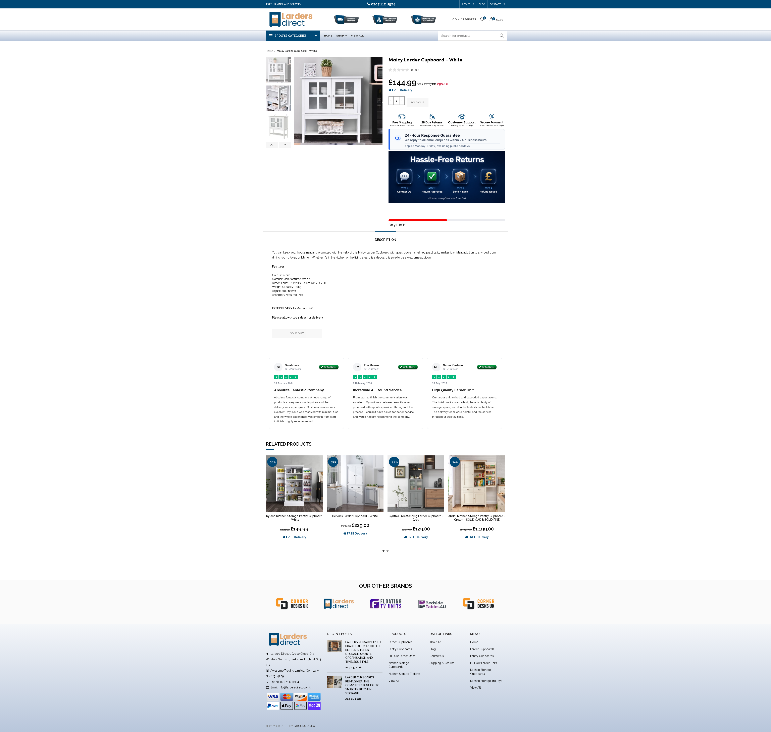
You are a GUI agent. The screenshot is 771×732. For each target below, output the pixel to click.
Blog (432, 649)
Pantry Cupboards (400, 649)
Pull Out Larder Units (402, 656)
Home (269, 50)
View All (394, 680)
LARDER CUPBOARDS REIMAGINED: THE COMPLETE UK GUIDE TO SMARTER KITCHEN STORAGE (362, 685)
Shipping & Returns (441, 663)
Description (385, 240)
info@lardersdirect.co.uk (294, 687)
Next (285, 145)
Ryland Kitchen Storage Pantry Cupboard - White (294, 517)
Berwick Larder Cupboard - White (355, 516)
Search (502, 36)
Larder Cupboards (400, 642)
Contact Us (497, 4)
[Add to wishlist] (320, 461)
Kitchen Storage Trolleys (404, 673)
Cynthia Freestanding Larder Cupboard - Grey (416, 517)
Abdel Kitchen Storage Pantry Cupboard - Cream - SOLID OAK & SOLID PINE (476, 517)
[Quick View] (320, 470)
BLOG (481, 4)
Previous (272, 145)
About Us (468, 4)
